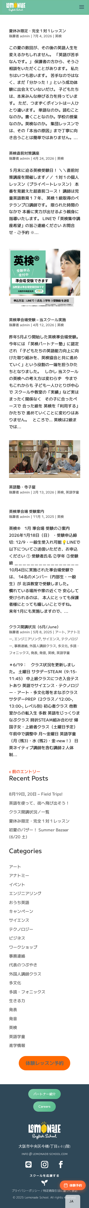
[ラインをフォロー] (28, 1164)
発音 (42, 652)
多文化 (63, 645)
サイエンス (51, 638)
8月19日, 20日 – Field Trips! (36, 794)
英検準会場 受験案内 (26, 511)
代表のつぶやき (23, 965)
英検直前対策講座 (24, 153)
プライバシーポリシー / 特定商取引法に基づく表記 (44, 1190)
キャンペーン (21, 911)
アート (60, 631)
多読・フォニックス (27, 992)
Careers (44, 1106)
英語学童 (72, 492)
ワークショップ (23, 947)
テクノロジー (21, 929)
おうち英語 (19, 902)
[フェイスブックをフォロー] (61, 1164)
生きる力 (17, 1000)
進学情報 (17, 1045)
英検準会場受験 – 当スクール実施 (37, 319)
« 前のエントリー (24, 771)
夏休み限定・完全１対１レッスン (37, 30)
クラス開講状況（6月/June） (35, 626)
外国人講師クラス (42, 645)
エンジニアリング (27, 638)
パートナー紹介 (44, 1094)
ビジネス (17, 938)
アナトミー (19, 875)
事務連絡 (21, 645)
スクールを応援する (45, 1175)
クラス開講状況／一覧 (29, 812)
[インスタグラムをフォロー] (44, 1164)
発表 (34, 652)
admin (25, 35)
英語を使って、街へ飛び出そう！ (39, 803)
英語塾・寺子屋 (22, 487)
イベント (17, 884)
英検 (58, 35)
